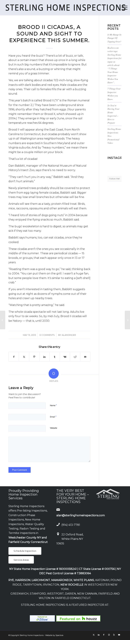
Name (53, 405)
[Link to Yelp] (113, 634)
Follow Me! (114, 178)
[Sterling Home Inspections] (65, 7)
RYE (11, 580)
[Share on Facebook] (14, 357)
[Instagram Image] (119, 163)
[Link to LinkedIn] (98, 634)
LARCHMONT (41, 580)
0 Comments (47, 335)
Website (53, 428)
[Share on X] (24, 357)
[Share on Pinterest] (34, 357)
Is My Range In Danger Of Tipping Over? (114, 38)
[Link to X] (93, 634)
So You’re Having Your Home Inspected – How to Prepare (113, 114)
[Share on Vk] (65, 357)
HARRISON (22, 580)
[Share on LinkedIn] (44, 357)
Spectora (59, 635)
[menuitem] (122, 7)
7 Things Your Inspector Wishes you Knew (114, 94)
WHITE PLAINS (83, 580)
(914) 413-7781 (70, 524)
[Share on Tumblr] (55, 357)
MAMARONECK (61, 580)
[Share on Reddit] (75, 357)
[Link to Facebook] (103, 634)
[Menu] (122, 7)
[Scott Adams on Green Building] (2, 320)
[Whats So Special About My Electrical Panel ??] (127, 320)
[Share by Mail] (85, 357)
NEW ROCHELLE (71, 584)
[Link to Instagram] (108, 634)
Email (53, 416)
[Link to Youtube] (119, 634)
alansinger (69, 335)
